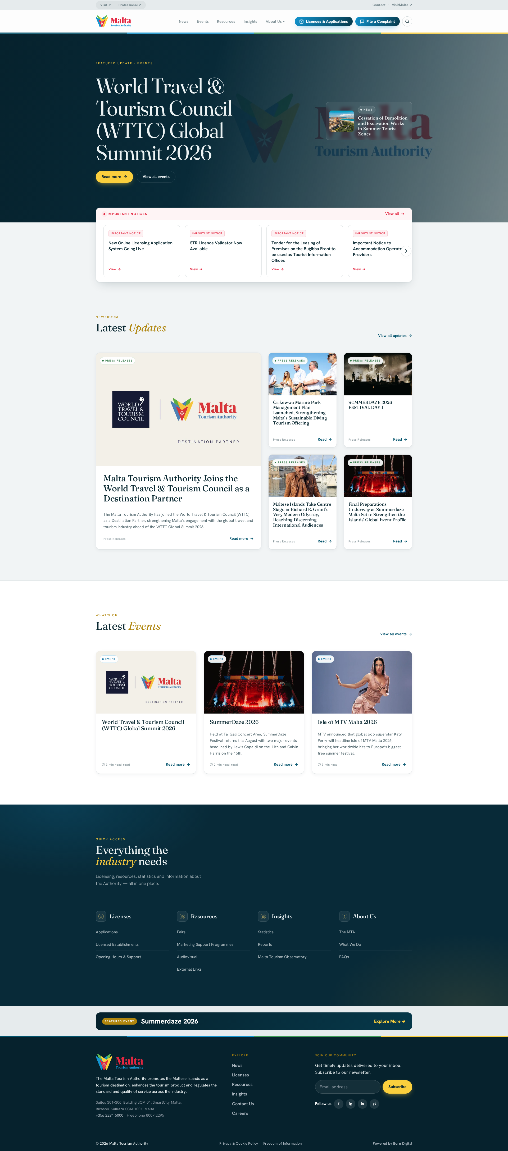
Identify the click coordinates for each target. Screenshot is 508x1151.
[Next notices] (406, 251)
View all (395, 213)
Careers (240, 1113)
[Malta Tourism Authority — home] (113, 21)
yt (374, 1103)
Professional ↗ (130, 5)
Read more (114, 176)
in (362, 1103)
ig (350, 1103)
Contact (379, 5)
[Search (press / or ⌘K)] (407, 21)
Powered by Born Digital (392, 1143)
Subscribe (397, 1086)
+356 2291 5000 (109, 1115)
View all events (156, 176)
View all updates (395, 335)
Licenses (240, 1075)
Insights (239, 1094)
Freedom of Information (282, 1143)
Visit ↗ (105, 5)
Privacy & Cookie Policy (238, 1143)
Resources (242, 1084)
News (237, 1065)
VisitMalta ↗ (402, 5)
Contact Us (243, 1104)
